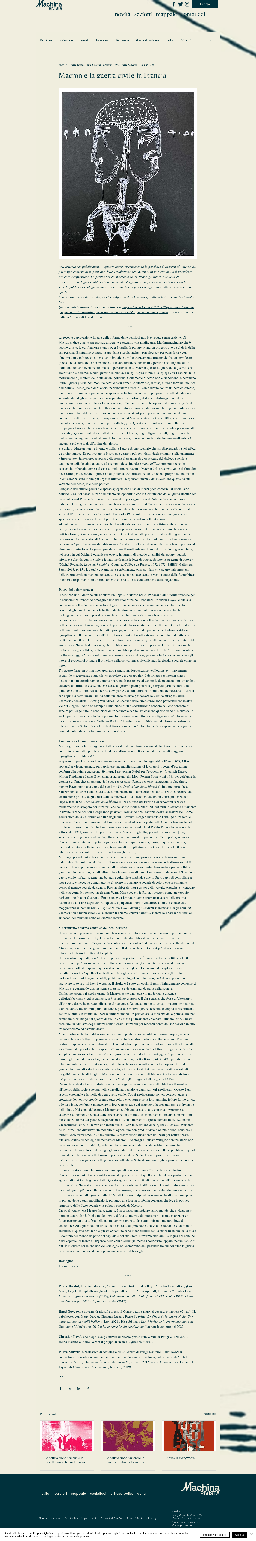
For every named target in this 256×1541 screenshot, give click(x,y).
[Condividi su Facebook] (60, 1388)
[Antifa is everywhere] (189, 1436)
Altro (184, 39)
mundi (84, 39)
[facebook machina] (173, 4)
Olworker (195, 1518)
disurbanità (122, 39)
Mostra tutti (210, 1413)
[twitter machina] (180, 4)
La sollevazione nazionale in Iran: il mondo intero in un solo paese (66, 1459)
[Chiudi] (251, 1534)
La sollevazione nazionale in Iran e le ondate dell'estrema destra (125, 1459)
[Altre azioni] (195, 64)
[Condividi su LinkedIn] (79, 1388)
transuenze (102, 39)
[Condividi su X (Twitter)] (69, 1388)
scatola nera (66, 39)
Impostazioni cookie (214, 1535)
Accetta (239, 1535)
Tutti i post (46, 39)
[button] (211, 39)
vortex (169, 39)
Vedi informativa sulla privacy (72, 1536)
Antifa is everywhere (180, 1457)
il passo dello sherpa (147, 39)
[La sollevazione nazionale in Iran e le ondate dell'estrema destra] (128, 1436)
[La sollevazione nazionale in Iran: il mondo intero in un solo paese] (67, 1436)
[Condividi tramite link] (88, 1388)
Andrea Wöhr (197, 1515)
